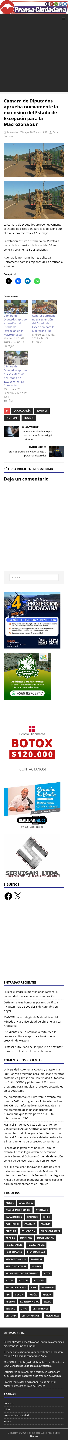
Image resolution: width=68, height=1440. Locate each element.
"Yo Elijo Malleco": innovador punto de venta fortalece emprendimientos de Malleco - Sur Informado (32, 1171)
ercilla (10, 1238)
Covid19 (45, 1224)
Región (28, 418)
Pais (33, 1287)
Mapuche (36, 1259)
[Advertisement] (34, 58)
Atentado (42, 1210)
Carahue (32, 1217)
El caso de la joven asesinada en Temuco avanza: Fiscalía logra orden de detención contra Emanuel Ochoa (30, 1152)
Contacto (9, 1403)
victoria (11, 1315)
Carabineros (14, 1217)
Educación (28, 1231)
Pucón (33, 1294)
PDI (8, 1294)
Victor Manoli (31, 1315)
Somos (8, 1421)
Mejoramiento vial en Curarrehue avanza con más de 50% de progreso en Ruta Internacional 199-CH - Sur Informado (33, 1101)
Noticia (42, 410)
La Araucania (14, 1245)
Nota (47, 1273)
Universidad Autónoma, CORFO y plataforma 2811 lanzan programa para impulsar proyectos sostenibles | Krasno (34, 1074)
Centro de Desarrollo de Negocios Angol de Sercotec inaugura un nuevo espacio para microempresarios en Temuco (34, 1180)
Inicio (7, 1409)
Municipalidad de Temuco (22, 1273)
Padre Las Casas (16, 1287)
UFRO (24, 1308)
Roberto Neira (29, 1301)
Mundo (36, 1266)
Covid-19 (29, 1224)
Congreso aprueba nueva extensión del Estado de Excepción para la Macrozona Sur (44, 323)
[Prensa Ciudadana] (34, 12)
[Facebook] (8, 896)
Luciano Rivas (36, 1252)
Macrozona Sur (16, 1259)
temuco (10, 1308)
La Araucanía (22, 410)
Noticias (12, 418)
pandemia (47, 1287)
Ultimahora (40, 1308)
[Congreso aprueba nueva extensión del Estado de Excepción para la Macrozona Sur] (44, 307)
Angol (10, 1203)
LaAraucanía (14, 1252)
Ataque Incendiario (18, 1210)
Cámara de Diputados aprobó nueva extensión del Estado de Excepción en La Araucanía (15, 376)
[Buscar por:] (34, 577)
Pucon (19, 1294)
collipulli (12, 1224)
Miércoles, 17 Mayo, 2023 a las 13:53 (27, 132)
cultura (11, 1231)
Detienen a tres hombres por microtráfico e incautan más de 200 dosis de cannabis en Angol (31, 1007)
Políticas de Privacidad (16, 1415)
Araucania (26, 1203)
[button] (63, 18)
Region (47, 1294)
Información (45, 1238)
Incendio (26, 1238)
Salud (47, 1301)
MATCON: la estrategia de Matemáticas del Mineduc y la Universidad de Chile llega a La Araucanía (32, 1021)
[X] (17, 896)
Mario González (16, 1266)
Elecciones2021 (50, 1231)
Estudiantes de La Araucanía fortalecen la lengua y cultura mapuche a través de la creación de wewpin (30, 1036)
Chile (46, 1217)
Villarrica (52, 1315)
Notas (9, 1280)
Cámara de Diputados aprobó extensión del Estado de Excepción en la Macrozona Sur (15, 325)
